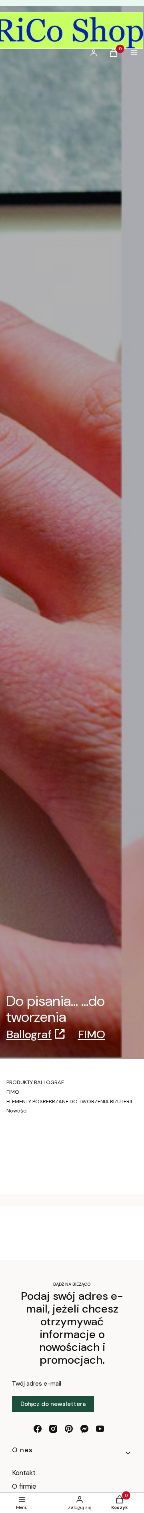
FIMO (91, 1034)
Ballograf (29, 1034)
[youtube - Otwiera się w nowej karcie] (100, 1429)
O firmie (24, 1486)
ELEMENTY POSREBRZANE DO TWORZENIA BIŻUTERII (69, 1101)
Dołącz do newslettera (53, 1404)
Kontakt (24, 1472)
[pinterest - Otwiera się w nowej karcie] (69, 1429)
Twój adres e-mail (36, 1384)
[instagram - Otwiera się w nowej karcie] (53, 1429)
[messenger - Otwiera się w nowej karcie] (84, 1429)
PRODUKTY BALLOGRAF (35, 1082)
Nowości (17, 1110)
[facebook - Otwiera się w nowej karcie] (37, 1429)
